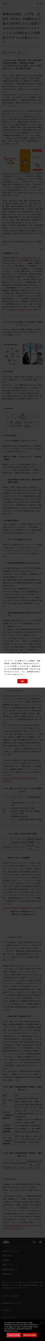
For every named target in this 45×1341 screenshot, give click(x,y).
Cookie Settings (14, 1335)
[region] (22, 1330)
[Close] (41, 1323)
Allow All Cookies (30, 1335)
